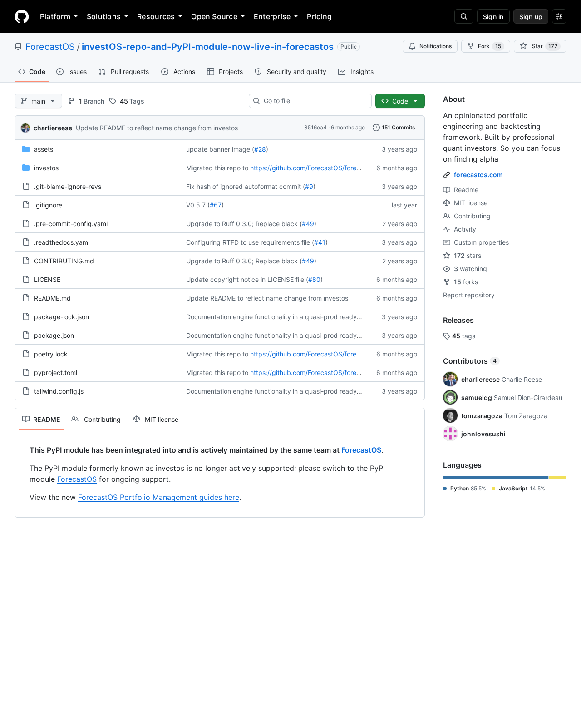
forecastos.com (478, 174)
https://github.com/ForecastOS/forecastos (313, 168)
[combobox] (314, 101)
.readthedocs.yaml (61, 242)
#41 (319, 242)
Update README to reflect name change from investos (157, 128)
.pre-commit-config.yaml (71, 223)
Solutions (104, 16)
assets (43, 149)
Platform (55, 16)
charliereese (53, 128)
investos (46, 168)
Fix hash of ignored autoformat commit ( (245, 186)
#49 (308, 223)
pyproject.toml (55, 372)
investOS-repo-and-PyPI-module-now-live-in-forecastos (208, 46)
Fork (489, 46)
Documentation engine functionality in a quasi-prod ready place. (281, 317)
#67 (216, 205)
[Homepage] (22, 16)
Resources (156, 16)
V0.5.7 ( (198, 205)
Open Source (214, 16)
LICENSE (47, 279)
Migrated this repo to (217, 168)
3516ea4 (315, 127)
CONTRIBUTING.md (64, 261)
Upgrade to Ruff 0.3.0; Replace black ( (244, 223)
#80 (314, 279)
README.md (52, 298)
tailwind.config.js (59, 391)
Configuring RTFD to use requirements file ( (250, 242)
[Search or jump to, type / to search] (463, 16)
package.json (54, 335)
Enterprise (272, 16)
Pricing (319, 16)
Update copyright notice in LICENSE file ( (247, 279)
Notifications (435, 46)
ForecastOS (50, 46)
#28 (260, 149)
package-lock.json (61, 317)
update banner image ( (220, 149)
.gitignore (48, 205)
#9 (309, 186)
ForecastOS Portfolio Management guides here (158, 497)
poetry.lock (51, 354)
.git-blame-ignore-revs (67, 186)
